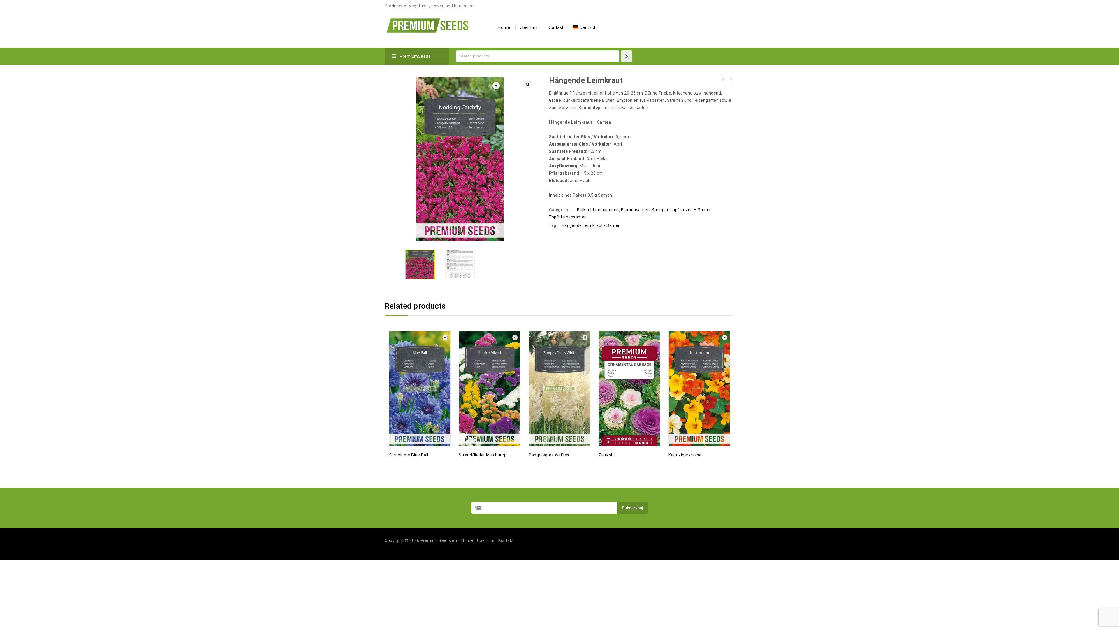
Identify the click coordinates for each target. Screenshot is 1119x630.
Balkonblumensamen (598, 209)
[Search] (626, 56)
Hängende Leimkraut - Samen (591, 225)
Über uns (529, 27)
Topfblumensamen (568, 217)
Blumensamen (635, 209)
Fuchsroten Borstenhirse (730, 80)
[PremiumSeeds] (427, 25)
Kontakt (556, 27)
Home (504, 27)
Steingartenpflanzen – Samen (682, 209)
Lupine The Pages (723, 80)
